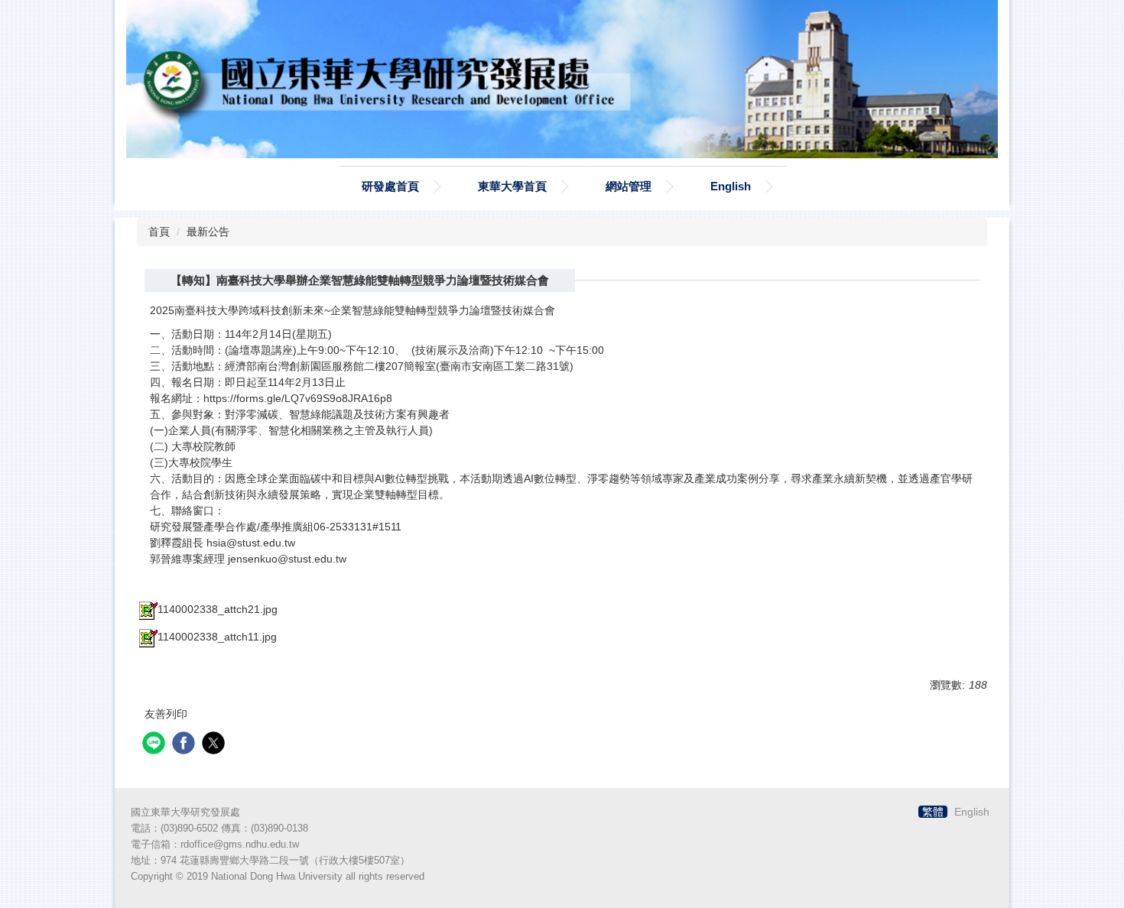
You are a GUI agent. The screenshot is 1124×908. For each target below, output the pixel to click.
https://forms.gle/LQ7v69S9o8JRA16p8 (297, 398)
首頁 (159, 231)
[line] (155, 744)
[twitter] (215, 744)
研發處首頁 (390, 186)
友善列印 (166, 714)
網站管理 (628, 186)
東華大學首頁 (512, 186)
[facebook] (185, 744)
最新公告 (208, 231)
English (730, 186)
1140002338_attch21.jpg (218, 609)
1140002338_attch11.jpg (217, 637)
